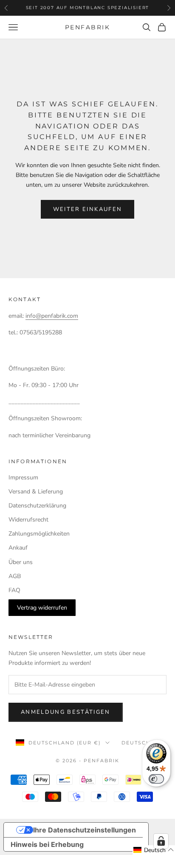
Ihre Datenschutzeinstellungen (84, 830)
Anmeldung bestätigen (65, 712)
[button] (154, 850)
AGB (14, 576)
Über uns (20, 562)
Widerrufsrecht (28, 520)
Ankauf (18, 548)
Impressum (23, 477)
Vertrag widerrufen (42, 608)
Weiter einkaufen (87, 209)
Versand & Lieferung (35, 491)
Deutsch (136, 743)
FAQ (14, 590)
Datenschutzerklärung (37, 506)
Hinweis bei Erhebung (47, 844)
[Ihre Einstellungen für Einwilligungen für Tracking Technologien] (161, 841)
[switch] (156, 779)
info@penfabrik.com (51, 316)
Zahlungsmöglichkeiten (39, 534)
